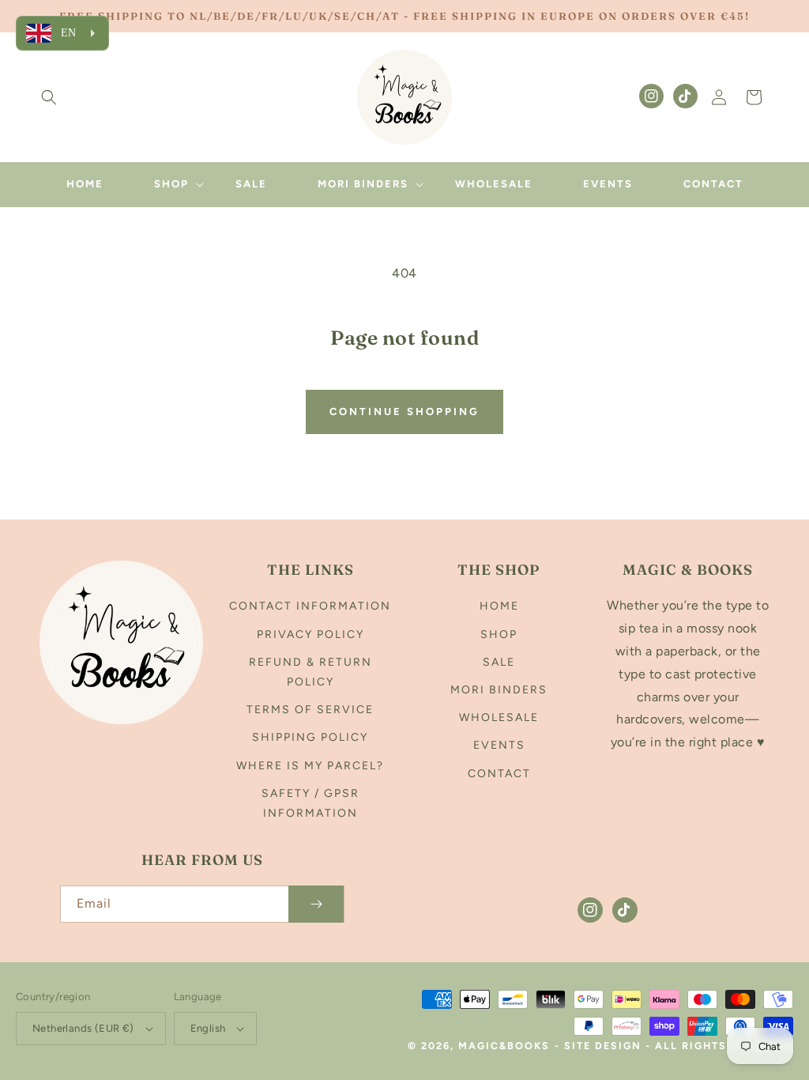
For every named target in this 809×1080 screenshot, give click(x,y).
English (208, 1028)
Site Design (603, 1046)
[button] (49, 97)
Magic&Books (504, 1046)
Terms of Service (310, 709)
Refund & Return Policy (310, 672)
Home (499, 606)
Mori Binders (498, 690)
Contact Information (310, 606)
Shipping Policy (310, 737)
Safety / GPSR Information (310, 803)
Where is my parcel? (310, 765)
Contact (499, 773)
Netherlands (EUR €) (83, 1028)
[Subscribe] (316, 904)
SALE (499, 662)
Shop (498, 634)
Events (499, 745)
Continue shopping (404, 411)
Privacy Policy (310, 634)
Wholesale (499, 717)
